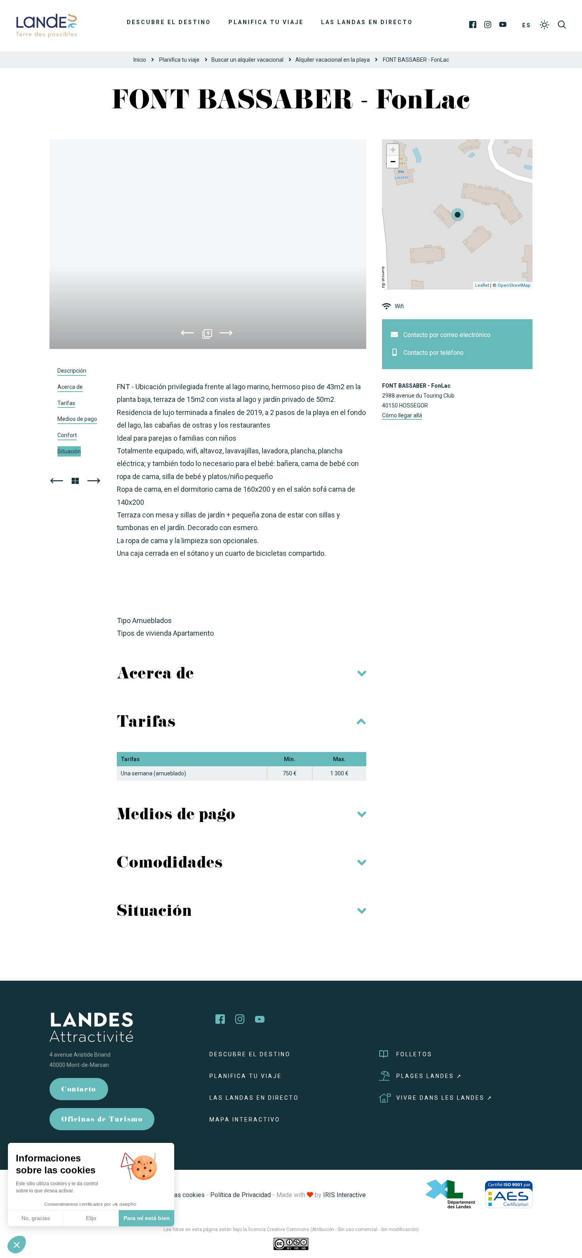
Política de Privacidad (240, 1195)
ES (526, 25)
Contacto (78, 1090)
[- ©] (207, 244)
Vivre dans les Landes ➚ (444, 1098)
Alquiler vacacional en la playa (332, 60)
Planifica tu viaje (266, 22)
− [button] (393, 162)
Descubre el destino (169, 22)
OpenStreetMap (514, 285)
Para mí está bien (147, 1218)
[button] (16, 1244)
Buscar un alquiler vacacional (247, 60)
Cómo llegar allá (402, 415)
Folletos (414, 1054)
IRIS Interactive (344, 1195)
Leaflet (482, 285)
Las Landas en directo (367, 22)
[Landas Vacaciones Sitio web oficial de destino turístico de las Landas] (46, 25)
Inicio (139, 60)
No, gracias (35, 1218)
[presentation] (187, 334)
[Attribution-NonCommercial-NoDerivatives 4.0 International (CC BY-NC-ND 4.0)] (291, 1244)
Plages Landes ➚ (429, 1076)
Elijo (91, 1218)
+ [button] (393, 150)
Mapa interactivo (244, 1119)
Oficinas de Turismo (102, 1120)
